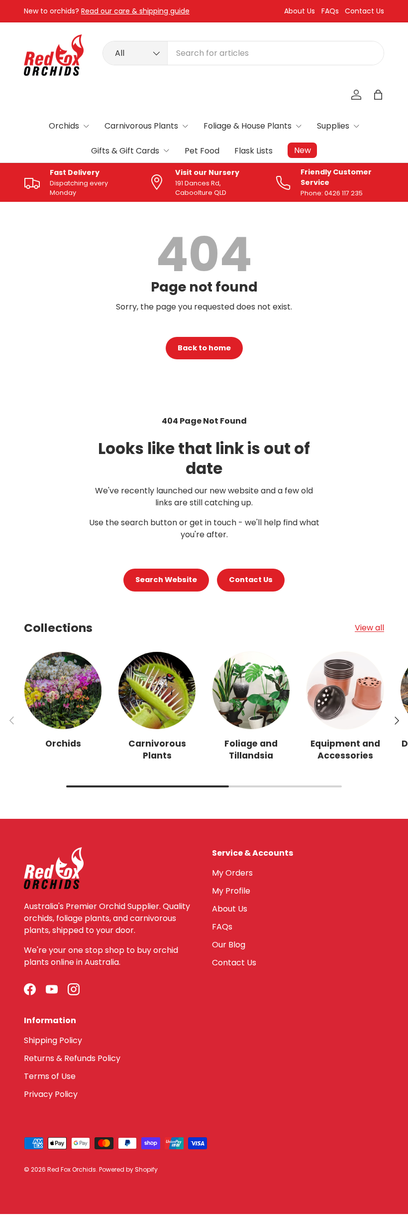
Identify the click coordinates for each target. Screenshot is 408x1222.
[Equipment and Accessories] (345, 690)
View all (369, 627)
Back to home (204, 348)
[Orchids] (63, 690)
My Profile (231, 891)
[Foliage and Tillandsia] (251, 690)
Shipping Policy (53, 1040)
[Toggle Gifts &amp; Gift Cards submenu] (166, 150)
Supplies (333, 126)
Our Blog (228, 944)
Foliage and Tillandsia (251, 750)
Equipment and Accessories (345, 750)
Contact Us (364, 11)
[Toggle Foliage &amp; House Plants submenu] (299, 126)
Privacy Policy (51, 1094)
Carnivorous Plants (141, 126)
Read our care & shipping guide (135, 11)
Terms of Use (50, 1076)
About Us (299, 11)
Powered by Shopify (128, 1169)
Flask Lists (253, 150)
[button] (378, 95)
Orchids (64, 126)
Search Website (166, 580)
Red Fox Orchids (71, 1169)
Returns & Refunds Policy (72, 1058)
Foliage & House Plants (248, 126)
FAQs (330, 11)
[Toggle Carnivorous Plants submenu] (185, 126)
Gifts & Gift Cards (125, 150)
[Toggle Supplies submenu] (356, 126)
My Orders (232, 873)
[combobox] (243, 53)
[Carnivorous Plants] (157, 690)
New (302, 150)
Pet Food (202, 150)
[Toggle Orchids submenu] (86, 126)
